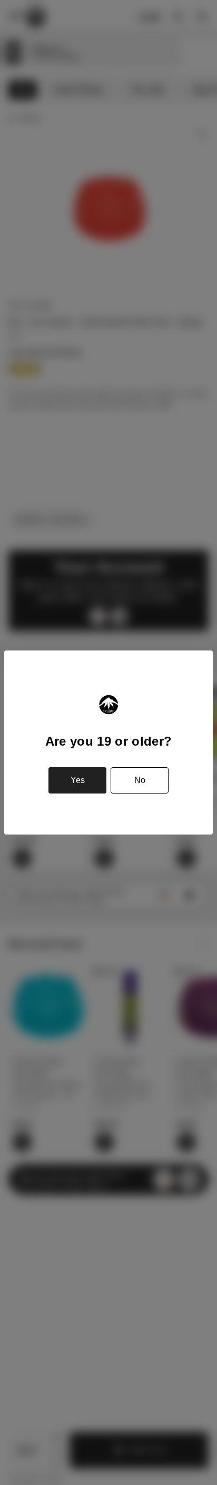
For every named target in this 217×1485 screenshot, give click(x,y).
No (139, 780)
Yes (78, 780)
